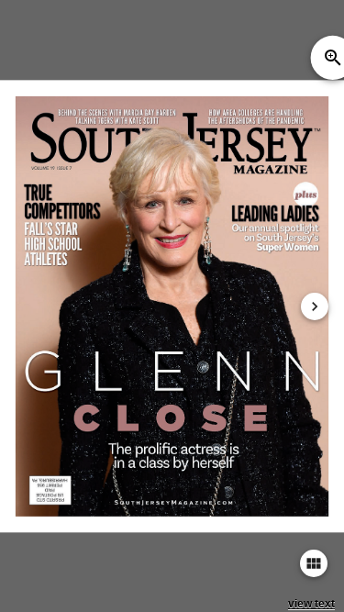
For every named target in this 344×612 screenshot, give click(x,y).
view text (311, 603)
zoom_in (333, 58)
